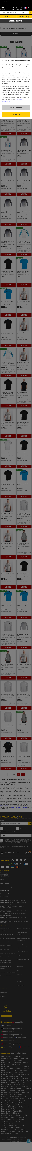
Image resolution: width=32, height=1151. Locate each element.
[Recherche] (30, 12)
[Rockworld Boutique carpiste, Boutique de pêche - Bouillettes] (3, 8)
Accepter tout (16, 114)
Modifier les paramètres (16, 107)
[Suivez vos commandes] (13, 7)
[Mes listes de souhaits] (17, 7)
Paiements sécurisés (16, 1)
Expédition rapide (7, 1)
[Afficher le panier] (21, 7)
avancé (23, 12)
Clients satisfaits (24, 1)
